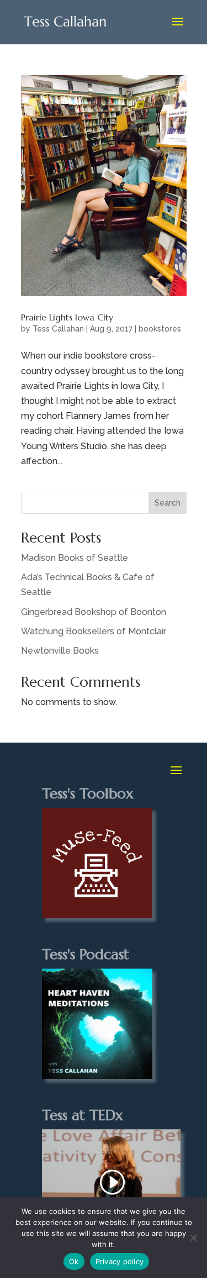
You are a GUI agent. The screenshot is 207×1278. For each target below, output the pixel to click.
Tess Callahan (58, 328)
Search (168, 502)
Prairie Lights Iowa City (67, 317)
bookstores (160, 328)
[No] (193, 1237)
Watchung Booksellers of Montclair (93, 631)
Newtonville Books (60, 650)
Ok (74, 1261)
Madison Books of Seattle (74, 558)
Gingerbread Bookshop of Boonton (93, 612)
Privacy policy (119, 1261)
